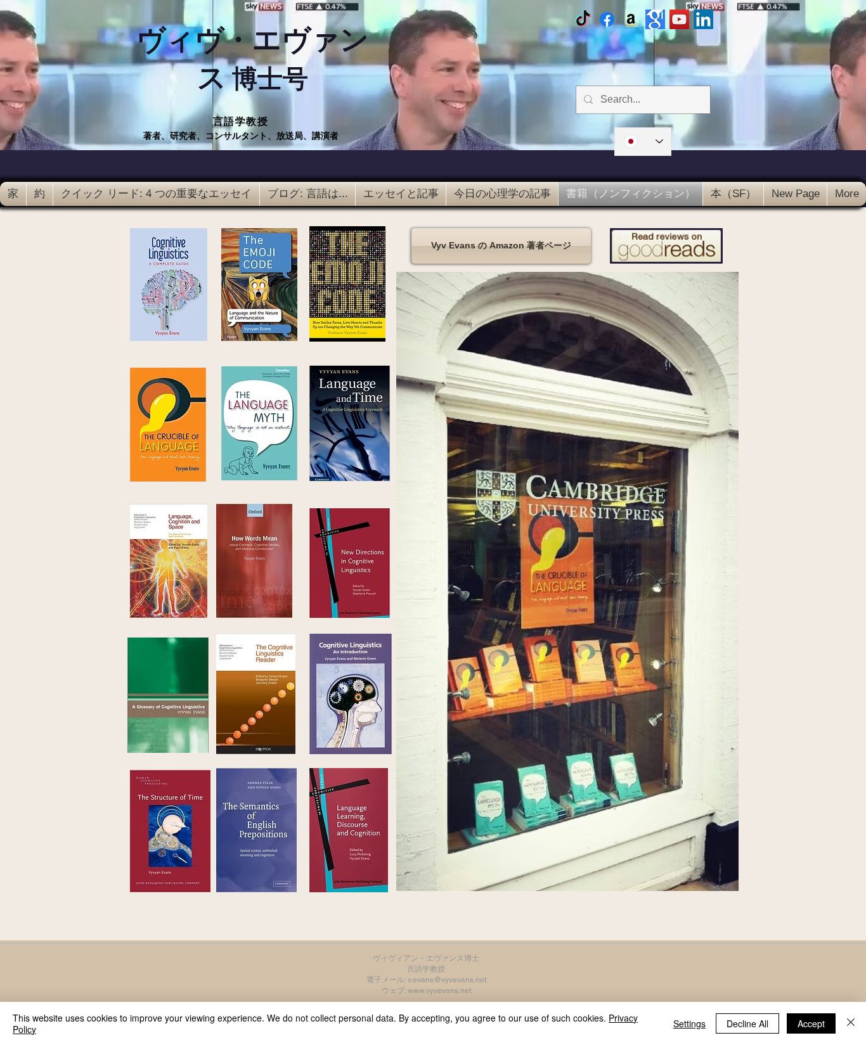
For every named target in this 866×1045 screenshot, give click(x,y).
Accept (811, 1023)
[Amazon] (631, 19)
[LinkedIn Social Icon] (703, 19)
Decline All (747, 1023)
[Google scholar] (655, 19)
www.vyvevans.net (439, 990)
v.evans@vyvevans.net (447, 979)
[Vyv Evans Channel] (679, 19)
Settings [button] (689, 1023)
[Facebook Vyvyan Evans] (607, 19)
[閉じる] (850, 1023)
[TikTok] (583, 19)
